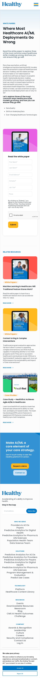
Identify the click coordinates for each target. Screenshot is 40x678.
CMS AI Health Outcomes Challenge (20, 615)
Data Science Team (20, 543)
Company (20, 624)
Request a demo (20, 466)
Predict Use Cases (20, 577)
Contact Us (20, 640)
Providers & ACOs (20, 525)
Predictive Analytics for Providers (20, 557)
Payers (20, 527)
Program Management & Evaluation (20, 574)
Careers (20, 635)
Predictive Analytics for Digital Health (20, 531)
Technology (20, 586)
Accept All (20, 668)
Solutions (20, 551)
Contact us (20, 473)
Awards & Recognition (20, 627)
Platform (20, 589)
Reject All (20, 673)
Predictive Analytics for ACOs (20, 554)
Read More (7, 303)
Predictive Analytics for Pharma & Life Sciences (20, 536)
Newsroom (20, 608)
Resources (20, 600)
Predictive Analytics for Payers (20, 559)
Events (20, 603)
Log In (20, 643)
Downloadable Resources (20, 605)
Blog (20, 611)
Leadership (20, 630)
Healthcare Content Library (20, 591)
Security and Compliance (20, 638)
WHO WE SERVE (20, 522)
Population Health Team (20, 540)
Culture (20, 632)
